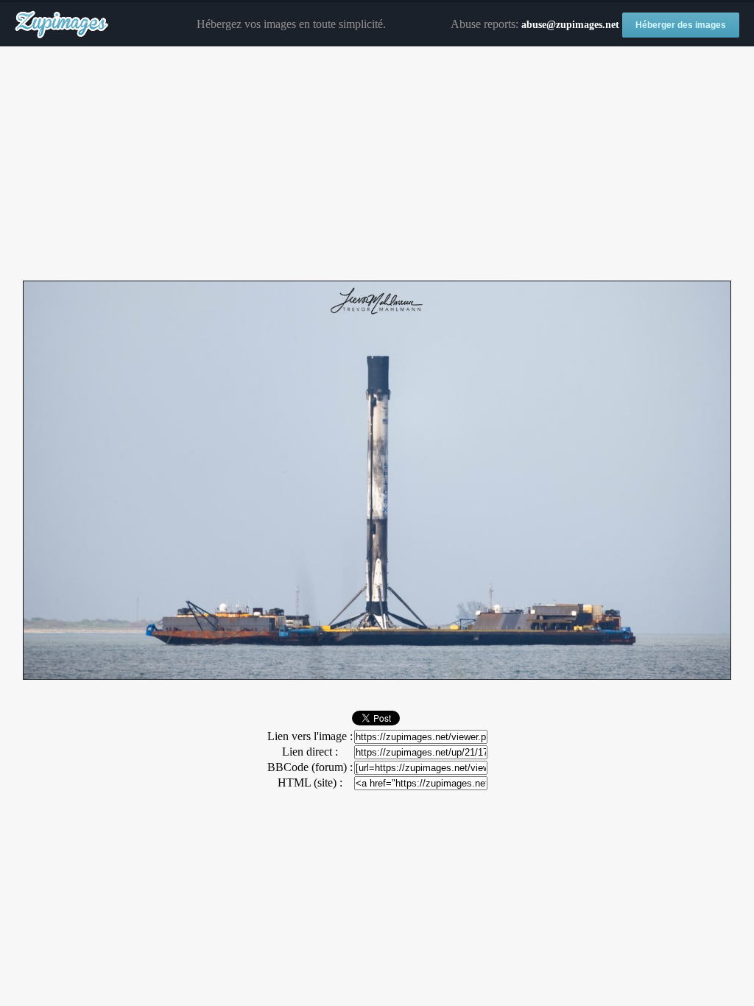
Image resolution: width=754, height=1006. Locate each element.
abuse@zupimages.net (570, 24)
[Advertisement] (377, 164)
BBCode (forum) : (310, 767)
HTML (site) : (310, 782)
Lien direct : (310, 751)
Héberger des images (680, 25)
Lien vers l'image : (310, 736)
